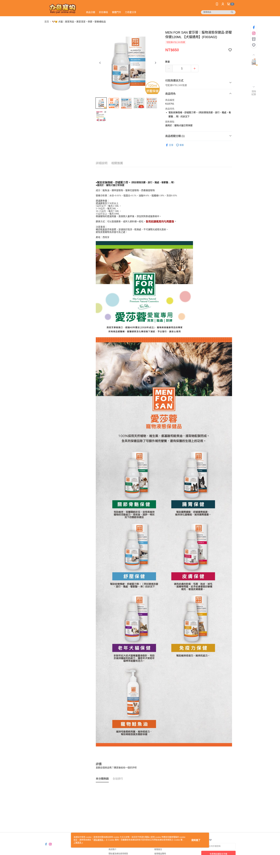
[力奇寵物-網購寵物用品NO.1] (62, 8)
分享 (171, 145)
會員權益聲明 (160, 854)
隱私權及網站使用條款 (118, 854)
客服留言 (158, 849)
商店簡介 (112, 849)
